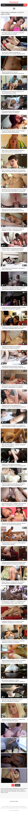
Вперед (17, 785)
